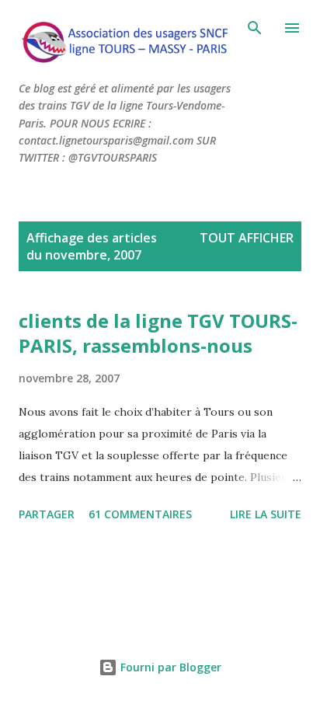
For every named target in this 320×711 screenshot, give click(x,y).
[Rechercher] (254, 28)
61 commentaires (140, 514)
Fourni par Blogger (169, 667)
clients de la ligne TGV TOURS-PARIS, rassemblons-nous (158, 333)
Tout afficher (247, 237)
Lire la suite (265, 514)
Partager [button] (47, 514)
